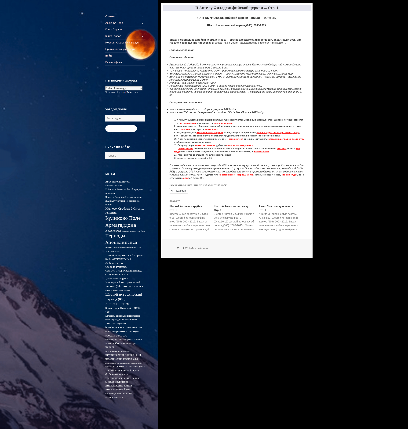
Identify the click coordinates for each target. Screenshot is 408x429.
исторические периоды (117, 351)
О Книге (110, 16)
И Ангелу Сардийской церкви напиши (123, 197)
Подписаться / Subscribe (121, 128)
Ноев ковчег (113, 230)
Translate (132, 92)
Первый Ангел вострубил (133, 231)
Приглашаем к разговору (120, 49)
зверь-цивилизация (125, 331)
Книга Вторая (113, 36)
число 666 (127, 393)
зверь (108, 331)
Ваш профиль (113, 62)
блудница (121, 323)
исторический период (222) (121, 358)
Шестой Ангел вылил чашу (117, 290)
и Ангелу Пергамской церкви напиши (123, 339)
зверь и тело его (116, 335)
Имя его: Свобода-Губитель (124, 208)
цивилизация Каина (118, 385)
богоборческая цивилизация (123, 327)
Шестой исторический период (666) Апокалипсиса (123, 299)
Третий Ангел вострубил (116, 278)
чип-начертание (113, 393)
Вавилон (124, 181)
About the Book (114, 23)
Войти (109, 55)
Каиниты (111, 212)
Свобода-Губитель (116, 266)
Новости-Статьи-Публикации (122, 42)
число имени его (114, 397)
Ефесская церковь (113, 185)
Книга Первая (113, 29)
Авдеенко (111, 181)
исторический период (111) (123, 355)
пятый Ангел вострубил (131, 366)
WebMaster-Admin (196, 248)
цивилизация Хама (118, 389)
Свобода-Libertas (114, 263)
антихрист (111, 323)
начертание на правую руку (129, 363)
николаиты (111, 366)
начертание (110, 363)
